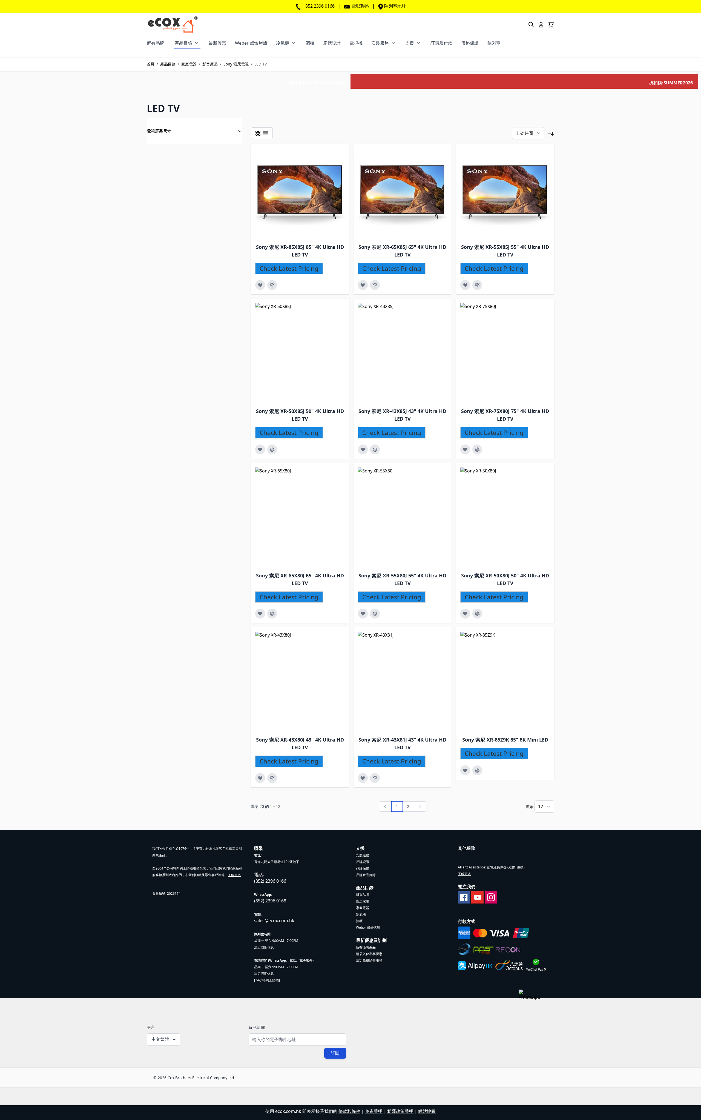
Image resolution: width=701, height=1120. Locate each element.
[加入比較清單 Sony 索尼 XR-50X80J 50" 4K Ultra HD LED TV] (477, 614)
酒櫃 (310, 43)
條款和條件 (349, 1111)
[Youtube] (477, 897)
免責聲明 (374, 1111)
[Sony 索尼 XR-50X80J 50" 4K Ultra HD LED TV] (509, 517)
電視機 (356, 43)
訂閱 (335, 1053)
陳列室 (494, 43)
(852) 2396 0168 (270, 901)
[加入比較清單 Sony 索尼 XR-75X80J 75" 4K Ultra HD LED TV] (477, 449)
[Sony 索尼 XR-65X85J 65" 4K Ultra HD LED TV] (402, 193)
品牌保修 (362, 868)
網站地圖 (427, 1111)
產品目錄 (183, 43)
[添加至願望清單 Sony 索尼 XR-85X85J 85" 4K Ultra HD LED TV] (260, 285)
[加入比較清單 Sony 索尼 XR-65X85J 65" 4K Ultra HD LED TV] (375, 285)
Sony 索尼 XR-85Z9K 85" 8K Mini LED (505, 739)
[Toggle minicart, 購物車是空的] (551, 24)
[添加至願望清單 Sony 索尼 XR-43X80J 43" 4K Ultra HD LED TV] (260, 778)
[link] (385, 806)
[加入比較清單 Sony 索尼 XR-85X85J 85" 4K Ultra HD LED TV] (272, 285)
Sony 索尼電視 (236, 64)
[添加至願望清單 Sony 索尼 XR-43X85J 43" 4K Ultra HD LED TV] (363, 449)
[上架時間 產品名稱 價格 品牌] (528, 133)
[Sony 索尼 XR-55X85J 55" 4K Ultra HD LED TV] (505, 193)
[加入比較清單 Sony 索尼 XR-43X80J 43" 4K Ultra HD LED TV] (272, 778)
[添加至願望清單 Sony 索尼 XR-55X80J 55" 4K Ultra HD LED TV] (363, 614)
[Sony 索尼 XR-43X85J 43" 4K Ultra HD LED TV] (407, 352)
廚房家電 (362, 901)
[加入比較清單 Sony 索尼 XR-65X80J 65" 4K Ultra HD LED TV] (272, 614)
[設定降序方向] (551, 133)
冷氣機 (282, 43)
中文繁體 (160, 1039)
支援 (409, 43)
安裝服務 (380, 43)
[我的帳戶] (541, 24)
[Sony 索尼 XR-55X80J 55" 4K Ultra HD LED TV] (407, 517)
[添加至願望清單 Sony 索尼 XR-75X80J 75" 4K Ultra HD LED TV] (465, 449)
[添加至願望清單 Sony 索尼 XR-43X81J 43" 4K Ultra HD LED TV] (363, 778)
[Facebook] (464, 897)
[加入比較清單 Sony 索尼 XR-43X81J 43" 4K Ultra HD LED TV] (375, 778)
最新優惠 (217, 43)
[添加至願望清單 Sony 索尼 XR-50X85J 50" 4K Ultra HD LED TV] (260, 449)
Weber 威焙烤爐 (251, 43)
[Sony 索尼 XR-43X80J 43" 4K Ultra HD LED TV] (304, 681)
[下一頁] (420, 806)
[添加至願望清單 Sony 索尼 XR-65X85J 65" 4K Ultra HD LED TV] (363, 285)
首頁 (150, 64)
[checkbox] (258, 133)
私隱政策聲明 (400, 1111)
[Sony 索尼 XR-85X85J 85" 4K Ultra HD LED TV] (300, 193)
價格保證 (470, 43)
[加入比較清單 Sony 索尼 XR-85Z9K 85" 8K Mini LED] (477, 770)
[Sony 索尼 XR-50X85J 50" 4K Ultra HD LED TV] (304, 352)
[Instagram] (491, 897)
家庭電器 (189, 64)
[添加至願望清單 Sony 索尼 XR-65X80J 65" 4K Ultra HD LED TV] (260, 614)
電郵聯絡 (360, 6)
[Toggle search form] (531, 24)
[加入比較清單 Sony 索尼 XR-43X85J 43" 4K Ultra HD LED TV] (375, 449)
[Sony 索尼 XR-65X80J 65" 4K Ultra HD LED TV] (304, 517)
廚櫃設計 (332, 43)
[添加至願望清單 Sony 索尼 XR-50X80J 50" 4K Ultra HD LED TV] (465, 614)
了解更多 (234, 875)
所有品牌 (155, 43)
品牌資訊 (362, 861)
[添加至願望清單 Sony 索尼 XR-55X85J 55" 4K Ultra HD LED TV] (465, 285)
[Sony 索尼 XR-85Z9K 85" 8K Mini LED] (509, 681)
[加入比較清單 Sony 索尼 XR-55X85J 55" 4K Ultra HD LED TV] (477, 285)
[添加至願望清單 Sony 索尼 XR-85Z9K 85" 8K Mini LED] (465, 770)
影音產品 (210, 64)
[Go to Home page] (173, 24)
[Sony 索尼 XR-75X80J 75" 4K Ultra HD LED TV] (509, 352)
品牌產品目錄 (366, 875)
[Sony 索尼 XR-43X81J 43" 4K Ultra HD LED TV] (407, 681)
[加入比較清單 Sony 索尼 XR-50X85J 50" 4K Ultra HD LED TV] (272, 449)
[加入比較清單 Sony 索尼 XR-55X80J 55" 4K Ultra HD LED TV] (375, 614)
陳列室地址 (395, 6)
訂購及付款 (441, 43)
